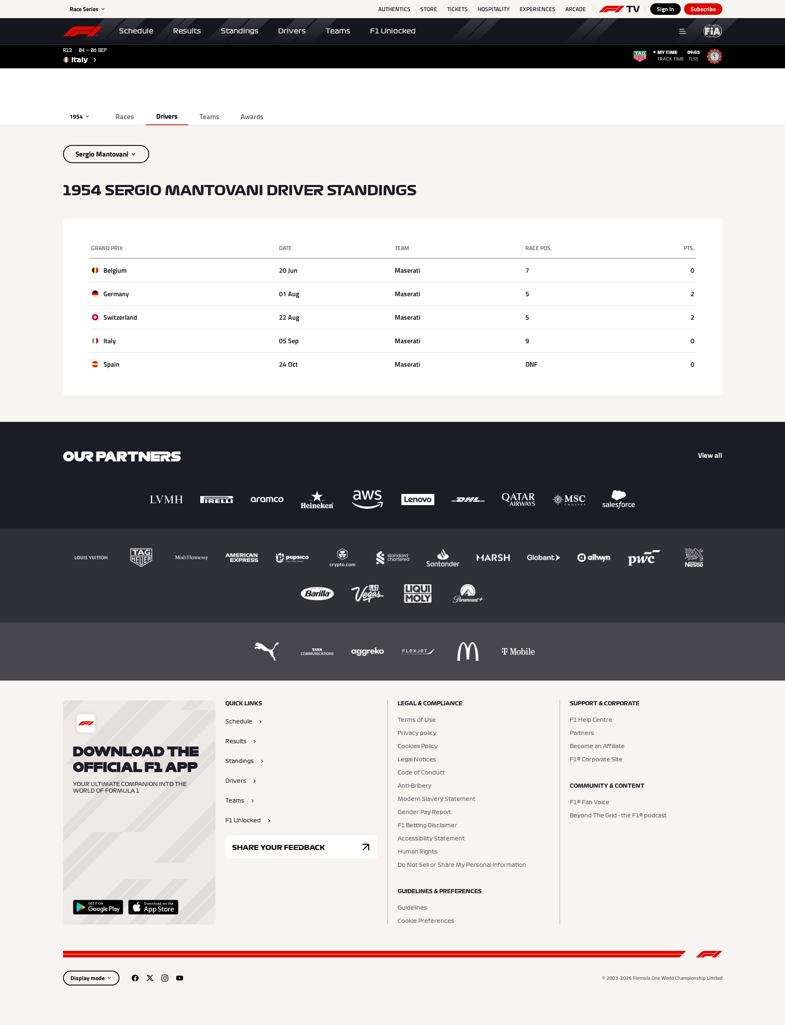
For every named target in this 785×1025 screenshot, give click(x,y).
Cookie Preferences (426, 921)
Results (187, 31)
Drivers (292, 31)
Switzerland (120, 317)
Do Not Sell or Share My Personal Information (462, 865)
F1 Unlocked (393, 31)
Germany (116, 294)
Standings (239, 31)
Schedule (136, 31)
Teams (338, 31)
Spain (111, 364)
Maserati (407, 270)
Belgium (115, 270)
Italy (109, 341)
